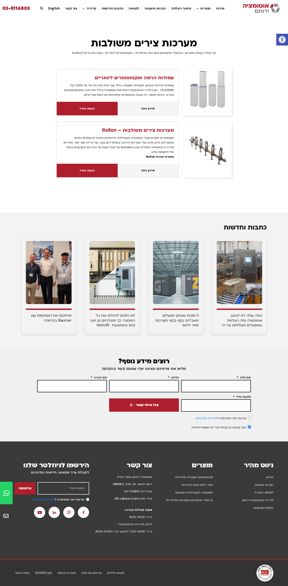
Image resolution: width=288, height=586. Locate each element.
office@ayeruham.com (129, 498)
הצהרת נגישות (67, 573)
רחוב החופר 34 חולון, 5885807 (132, 484)
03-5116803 (16, 8)
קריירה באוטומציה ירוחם (257, 500)
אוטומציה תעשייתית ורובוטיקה (194, 492)
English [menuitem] (54, 8)
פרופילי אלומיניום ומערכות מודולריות (158, 53)
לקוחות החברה (263, 492)
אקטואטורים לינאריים (119, 53)
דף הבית (210, 53)
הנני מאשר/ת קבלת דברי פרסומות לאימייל (218, 427)
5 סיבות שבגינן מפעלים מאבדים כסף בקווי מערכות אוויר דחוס (177, 320)
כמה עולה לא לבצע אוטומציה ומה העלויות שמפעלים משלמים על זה (242, 320)
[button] (282, 39)
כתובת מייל (243, 397)
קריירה (91, 8)
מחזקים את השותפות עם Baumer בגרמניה (51, 318)
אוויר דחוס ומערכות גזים (197, 485)
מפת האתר (22, 573)
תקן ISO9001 (43, 573)
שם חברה (100, 377)
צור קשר (71, 8)
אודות (220, 8)
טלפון (174, 377)
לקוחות (134, 8)
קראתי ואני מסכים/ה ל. (220, 418)
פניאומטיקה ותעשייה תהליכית (194, 477)
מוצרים (205, 8)
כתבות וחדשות (113, 8)
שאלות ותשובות (263, 508)
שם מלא (245, 377)
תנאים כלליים (115, 573)
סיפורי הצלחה (181, 8)
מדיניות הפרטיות (206, 418)
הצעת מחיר (87, 108)
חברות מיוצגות (155, 8)
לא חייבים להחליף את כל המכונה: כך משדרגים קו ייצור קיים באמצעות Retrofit (112, 320)
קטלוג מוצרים (193, 53)
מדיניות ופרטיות (92, 573)
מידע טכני (148, 108)
